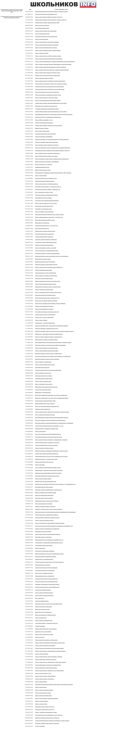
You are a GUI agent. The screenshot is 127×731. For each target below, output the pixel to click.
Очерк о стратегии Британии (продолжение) (45, 645)
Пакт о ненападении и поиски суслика (44, 192)
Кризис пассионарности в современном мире (45, 615)
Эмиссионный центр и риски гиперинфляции (45, 272)
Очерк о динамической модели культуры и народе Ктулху (48, 292)
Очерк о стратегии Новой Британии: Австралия (46, 47)
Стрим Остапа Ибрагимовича (42, 601)
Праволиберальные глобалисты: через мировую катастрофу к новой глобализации (54, 114)
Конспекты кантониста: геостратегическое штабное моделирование (50, 345)
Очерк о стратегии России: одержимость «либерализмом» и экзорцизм (51, 439)
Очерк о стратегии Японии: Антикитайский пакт (46, 348)
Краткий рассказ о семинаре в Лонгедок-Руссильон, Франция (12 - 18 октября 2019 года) (55, 484)
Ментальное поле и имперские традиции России (46, 106)
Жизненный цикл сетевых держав (43, 259)
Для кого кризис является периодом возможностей (46, 453)
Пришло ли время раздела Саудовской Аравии (45, 492)
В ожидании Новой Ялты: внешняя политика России (47, 475)
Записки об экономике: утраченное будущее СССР (46, 328)
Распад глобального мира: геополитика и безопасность (47, 153)
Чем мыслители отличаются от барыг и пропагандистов (48, 286)
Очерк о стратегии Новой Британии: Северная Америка (48, 50)
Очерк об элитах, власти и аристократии (44, 317)
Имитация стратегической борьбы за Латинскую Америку (48, 473)
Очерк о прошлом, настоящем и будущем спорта (46, 275)
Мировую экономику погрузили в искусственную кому (47, 281)
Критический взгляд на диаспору (42, 564)
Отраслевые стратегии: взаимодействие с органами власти (48, 489)
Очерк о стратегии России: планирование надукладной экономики (50, 651)
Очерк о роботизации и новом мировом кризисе (46, 667)
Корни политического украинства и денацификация (47, 161)
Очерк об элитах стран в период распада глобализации (47, 75)
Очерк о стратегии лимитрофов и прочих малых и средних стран (50, 642)
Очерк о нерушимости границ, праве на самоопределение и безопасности (52, 158)
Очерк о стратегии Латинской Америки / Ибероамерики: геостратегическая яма (53, 64)
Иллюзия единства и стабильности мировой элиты (46, 428)
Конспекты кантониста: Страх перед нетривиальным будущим (49, 553)
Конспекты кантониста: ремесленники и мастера (46, 264)
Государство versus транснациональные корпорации (47, 200)
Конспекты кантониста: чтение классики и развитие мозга (48, 353)
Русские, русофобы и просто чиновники (44, 211)
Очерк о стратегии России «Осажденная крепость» (46, 183)
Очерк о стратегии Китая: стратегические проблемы (47, 42)
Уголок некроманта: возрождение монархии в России (47, 517)
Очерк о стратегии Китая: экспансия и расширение (46, 44)
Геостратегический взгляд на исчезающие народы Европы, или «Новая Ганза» (53, 356)
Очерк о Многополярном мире (42, 28)
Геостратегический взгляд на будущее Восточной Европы (48, 370)
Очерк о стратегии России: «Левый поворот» (45, 676)
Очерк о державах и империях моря (43, 361)
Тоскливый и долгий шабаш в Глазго (43, 209)
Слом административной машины (43, 589)
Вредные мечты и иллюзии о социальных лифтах (46, 339)
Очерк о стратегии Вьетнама (41, 39)
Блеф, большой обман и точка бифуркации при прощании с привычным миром (53, 342)
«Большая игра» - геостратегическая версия (45, 323)
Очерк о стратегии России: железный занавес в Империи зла (49, 267)
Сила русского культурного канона (43, 389)
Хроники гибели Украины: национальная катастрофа (47, 22)
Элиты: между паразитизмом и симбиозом (45, 551)
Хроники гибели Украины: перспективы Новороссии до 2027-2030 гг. (51, 111)
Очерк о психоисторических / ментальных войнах (46, 97)
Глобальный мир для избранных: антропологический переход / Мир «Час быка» (53, 172)
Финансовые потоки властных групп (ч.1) (45, 709)
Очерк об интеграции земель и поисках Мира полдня (47, 587)
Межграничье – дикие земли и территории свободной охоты (49, 334)
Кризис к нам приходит (40, 431)
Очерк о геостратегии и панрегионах (43, 606)
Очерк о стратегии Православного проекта (45, 364)
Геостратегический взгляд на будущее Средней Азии (47, 92)
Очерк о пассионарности (41, 617)
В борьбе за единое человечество (42, 409)
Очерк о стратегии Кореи (41, 175)
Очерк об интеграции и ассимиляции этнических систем (48, 94)
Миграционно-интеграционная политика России (46, 386)
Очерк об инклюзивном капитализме (43, 270)
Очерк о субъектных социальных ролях (44, 289)
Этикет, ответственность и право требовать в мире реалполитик (49, 523)
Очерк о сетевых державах (41, 320)
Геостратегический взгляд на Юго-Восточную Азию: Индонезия (49, 89)
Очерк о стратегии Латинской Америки (44, 690)
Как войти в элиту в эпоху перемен (43, 631)
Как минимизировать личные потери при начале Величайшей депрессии (51, 417)
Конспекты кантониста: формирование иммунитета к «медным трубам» (51, 450)
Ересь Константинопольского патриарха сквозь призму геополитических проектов (54, 684)
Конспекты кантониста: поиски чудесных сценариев (47, 359)
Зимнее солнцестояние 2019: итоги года (44, 462)
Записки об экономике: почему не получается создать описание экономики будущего (54, 331)
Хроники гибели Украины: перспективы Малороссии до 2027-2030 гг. (51, 103)
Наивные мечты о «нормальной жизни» (44, 559)
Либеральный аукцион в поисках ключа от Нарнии (47, 501)
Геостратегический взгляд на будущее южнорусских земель (48, 437)
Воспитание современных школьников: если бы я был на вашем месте (51, 395)
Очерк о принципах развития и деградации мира (46, 640)
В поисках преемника (40, 626)
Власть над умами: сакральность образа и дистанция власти (48, 336)
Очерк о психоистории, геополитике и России (45, 659)
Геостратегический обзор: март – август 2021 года (46, 225)
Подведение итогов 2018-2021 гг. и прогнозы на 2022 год (48, 186)
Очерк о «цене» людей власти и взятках (44, 634)
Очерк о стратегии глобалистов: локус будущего (46, 203)
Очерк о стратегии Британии (41, 653)
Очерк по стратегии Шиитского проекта (44, 306)
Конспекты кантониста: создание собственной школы (47, 253)
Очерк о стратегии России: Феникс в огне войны (46, 156)
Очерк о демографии (40, 464)
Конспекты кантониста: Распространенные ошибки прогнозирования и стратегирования (55, 512)
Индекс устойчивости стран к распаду (44, 384)
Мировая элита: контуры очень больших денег (45, 481)
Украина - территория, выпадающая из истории (46, 712)
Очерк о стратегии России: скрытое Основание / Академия (48, 656)
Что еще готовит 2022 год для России (43, 164)
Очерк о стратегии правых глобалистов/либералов (46, 698)
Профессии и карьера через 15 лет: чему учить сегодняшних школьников (51, 398)
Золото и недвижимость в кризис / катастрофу (45, 247)
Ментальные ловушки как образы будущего (45, 220)
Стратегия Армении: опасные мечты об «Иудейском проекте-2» (49, 562)
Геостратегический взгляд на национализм (45, 570)
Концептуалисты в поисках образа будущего (45, 231)
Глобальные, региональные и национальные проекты (47, 584)
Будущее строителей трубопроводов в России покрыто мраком (49, 648)
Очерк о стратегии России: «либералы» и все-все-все (47, 442)
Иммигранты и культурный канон (43, 392)
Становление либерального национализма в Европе (47, 108)
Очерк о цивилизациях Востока (42, 33)
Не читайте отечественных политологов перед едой (47, 311)
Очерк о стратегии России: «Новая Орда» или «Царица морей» (49, 670)
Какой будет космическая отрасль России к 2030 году (47, 717)
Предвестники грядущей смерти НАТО (44, 206)
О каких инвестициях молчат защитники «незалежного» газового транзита (52, 720)
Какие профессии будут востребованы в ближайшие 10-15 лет (49, 539)
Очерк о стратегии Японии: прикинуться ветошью (46, 350)
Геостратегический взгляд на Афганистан (44, 234)
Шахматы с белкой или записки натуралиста (45, 506)
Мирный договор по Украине (42, 128)
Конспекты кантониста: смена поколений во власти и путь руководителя (51, 256)
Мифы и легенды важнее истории (43, 170)
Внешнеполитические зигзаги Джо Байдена (45, 261)
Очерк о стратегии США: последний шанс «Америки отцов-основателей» (52, 69)
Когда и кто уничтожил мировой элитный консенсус (47, 406)
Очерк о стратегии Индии (41, 681)
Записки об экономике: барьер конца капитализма (46, 142)
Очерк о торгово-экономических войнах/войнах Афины (47, 100)
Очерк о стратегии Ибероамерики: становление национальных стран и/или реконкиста (55, 61)
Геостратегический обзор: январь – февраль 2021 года (47, 297)
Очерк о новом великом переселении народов (45, 284)
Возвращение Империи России (42, 167)
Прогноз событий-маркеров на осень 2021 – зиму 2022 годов (49, 217)
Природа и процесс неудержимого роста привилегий (47, 528)
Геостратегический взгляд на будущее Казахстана (46, 581)
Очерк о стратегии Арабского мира (43, 381)
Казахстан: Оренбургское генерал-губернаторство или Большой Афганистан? (52, 147)
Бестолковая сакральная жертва (42, 367)
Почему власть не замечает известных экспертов (46, 300)
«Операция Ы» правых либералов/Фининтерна (46, 242)
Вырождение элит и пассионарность (43, 612)
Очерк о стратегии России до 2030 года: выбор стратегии (48, 56)
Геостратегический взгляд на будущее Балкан (45, 133)
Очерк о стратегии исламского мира (43, 695)
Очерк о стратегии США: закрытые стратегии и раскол (47, 72)
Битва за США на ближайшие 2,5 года (44, 120)
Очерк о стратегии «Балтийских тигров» (44, 520)
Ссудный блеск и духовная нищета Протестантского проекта (49, 542)
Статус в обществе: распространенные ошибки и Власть (48, 467)
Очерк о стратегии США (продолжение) (44, 595)
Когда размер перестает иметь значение (44, 487)
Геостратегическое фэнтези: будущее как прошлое (46, 445)
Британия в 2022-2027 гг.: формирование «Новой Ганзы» (48, 117)
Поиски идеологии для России (42, 25)
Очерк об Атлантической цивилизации (44, 122)
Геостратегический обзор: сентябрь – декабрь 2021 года (47, 189)
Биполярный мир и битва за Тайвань (43, 197)
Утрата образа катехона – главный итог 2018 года (46, 623)
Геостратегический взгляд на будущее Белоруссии (46, 578)
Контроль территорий (40, 548)
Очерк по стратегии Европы (41, 701)
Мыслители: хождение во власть (42, 609)
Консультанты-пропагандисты (42, 228)
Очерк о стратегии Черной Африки (43, 478)
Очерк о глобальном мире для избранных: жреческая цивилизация (50, 81)
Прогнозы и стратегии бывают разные (44, 278)
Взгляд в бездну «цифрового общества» (44, 573)
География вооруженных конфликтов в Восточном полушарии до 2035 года (52, 150)
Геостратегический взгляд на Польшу (43, 375)
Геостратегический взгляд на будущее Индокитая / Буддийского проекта (51, 11)
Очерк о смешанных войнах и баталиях (44, 78)
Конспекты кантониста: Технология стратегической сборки (48, 603)
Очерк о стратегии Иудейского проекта (44, 592)
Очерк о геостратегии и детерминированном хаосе (46, 250)
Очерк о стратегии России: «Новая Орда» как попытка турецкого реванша (52, 412)
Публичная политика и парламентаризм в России (46, 195)
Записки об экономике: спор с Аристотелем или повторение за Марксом (51, 325)
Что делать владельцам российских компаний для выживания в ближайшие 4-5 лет (54, 526)
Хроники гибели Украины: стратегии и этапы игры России (48, 125)
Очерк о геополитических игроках (43, 692)
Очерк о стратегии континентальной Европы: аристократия (48, 58)
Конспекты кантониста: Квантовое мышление (45, 556)
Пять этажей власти (39, 598)
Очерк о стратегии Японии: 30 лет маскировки (45, 31)
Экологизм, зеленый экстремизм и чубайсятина (46, 239)
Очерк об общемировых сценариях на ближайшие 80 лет (48, 665)
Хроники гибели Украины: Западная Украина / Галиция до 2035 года (50, 19)
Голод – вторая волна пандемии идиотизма (45, 414)
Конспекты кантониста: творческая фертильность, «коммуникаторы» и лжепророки (54, 423)
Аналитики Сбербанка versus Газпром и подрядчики (47, 723)
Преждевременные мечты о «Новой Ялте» (45, 576)
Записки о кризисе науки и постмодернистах (45, 314)
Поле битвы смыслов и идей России (43, 537)
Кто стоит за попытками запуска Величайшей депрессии (48, 434)
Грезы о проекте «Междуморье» (42, 131)
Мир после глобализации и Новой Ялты (44, 495)
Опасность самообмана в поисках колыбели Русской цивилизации (50, 420)
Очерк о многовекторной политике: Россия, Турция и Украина (49, 214)
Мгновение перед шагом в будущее (43, 531)
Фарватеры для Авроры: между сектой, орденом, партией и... (49, 509)
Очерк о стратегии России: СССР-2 (43, 673)
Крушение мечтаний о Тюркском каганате (45, 181)
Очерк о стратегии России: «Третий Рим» (44, 678)
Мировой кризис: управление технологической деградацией (49, 470)
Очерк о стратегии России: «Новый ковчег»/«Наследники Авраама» (50, 662)
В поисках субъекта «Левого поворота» (44, 498)
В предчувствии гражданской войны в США (45, 400)
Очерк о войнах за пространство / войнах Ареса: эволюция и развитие (51, 83)
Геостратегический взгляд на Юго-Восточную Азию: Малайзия (49, 86)
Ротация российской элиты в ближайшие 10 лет (46, 178)
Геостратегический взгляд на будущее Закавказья (46, 567)
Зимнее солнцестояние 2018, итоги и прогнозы (46, 628)
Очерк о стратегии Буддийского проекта (44, 448)
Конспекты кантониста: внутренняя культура (45, 295)
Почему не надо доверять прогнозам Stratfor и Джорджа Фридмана (50, 303)
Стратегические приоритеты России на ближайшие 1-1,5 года (49, 425)
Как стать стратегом (39, 637)
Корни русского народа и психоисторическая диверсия (47, 534)
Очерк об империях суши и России (43, 373)
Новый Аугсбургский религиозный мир (44, 245)
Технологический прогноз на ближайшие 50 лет (46, 14)
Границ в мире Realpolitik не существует (44, 309)
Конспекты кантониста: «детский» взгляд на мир (46, 459)
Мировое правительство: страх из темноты (45, 403)
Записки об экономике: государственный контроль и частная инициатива (52, 139)
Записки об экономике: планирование (44, 136)
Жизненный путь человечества (42, 222)
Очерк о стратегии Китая (41, 687)
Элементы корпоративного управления (44, 236)
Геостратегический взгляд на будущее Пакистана (46, 36)
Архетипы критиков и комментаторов (44, 378)
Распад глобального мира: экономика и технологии (47, 145)
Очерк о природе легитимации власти (44, 620)
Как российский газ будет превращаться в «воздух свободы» (49, 715)
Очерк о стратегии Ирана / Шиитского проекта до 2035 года (48, 17)
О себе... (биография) (40, 726)
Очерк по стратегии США (41, 704)
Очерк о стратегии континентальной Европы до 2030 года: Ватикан (50, 67)
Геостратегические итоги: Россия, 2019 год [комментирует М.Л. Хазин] (51, 456)
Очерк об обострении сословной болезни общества (47, 514)
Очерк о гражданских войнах (41, 53)
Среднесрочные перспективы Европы (44, 545)
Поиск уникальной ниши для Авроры (44, 503)
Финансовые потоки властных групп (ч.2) (45, 706)
